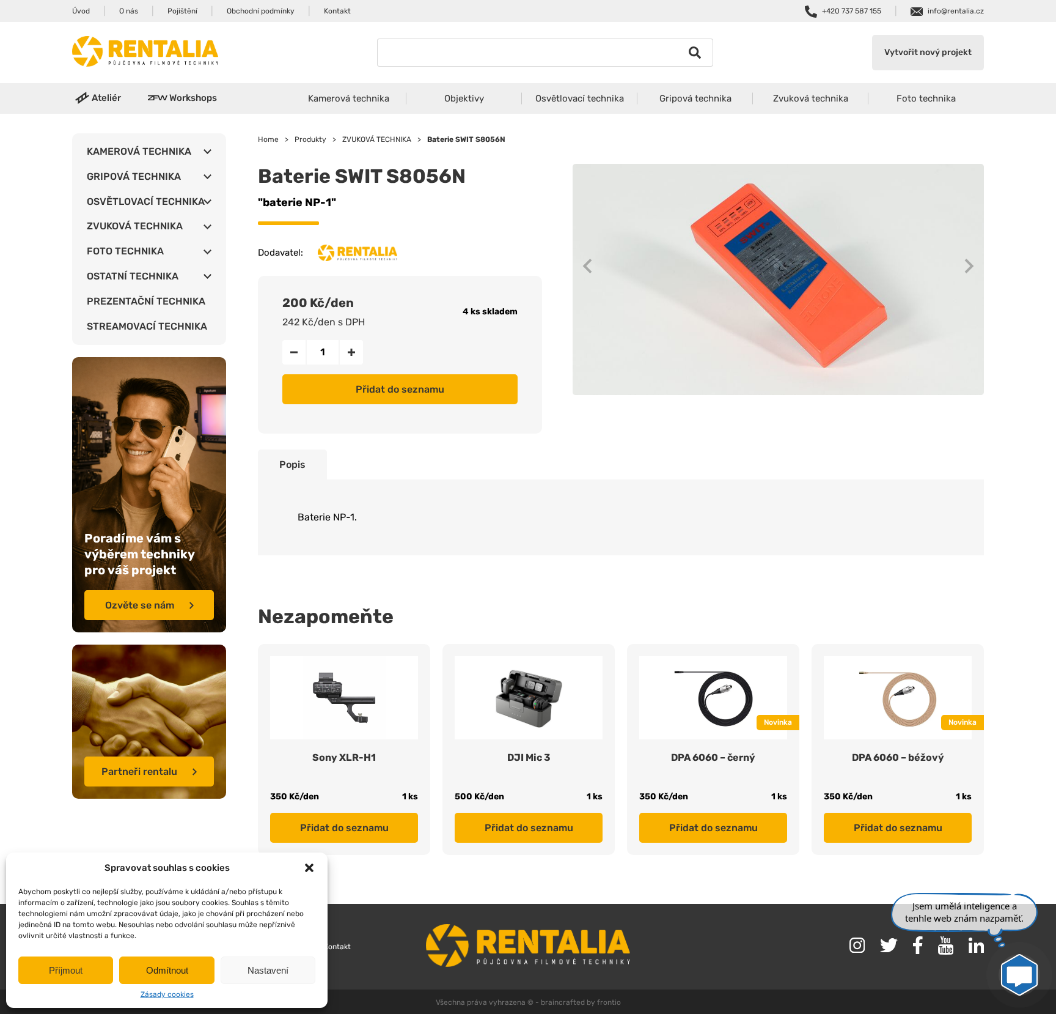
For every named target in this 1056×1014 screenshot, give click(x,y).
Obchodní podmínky (261, 11)
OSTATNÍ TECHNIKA (132, 276)
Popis (292, 464)
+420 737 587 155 (851, 11)
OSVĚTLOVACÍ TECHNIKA (146, 201)
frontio (609, 1002)
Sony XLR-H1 (344, 757)
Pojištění (182, 11)
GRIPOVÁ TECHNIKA (134, 176)
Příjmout (65, 970)
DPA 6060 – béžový (898, 757)
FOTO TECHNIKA (125, 251)
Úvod (81, 11)
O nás (128, 11)
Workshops (193, 97)
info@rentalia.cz (956, 11)
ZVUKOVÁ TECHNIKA (135, 226)
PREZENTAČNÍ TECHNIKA (146, 301)
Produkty (310, 139)
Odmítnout (167, 970)
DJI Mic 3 (529, 757)
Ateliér (106, 97)
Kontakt (337, 11)
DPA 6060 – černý (713, 757)
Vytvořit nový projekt (928, 52)
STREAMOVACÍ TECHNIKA (147, 326)
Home (268, 139)
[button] (309, 868)
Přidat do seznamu (400, 389)
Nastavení (268, 970)
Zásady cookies (167, 994)
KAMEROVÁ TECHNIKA (139, 151)
